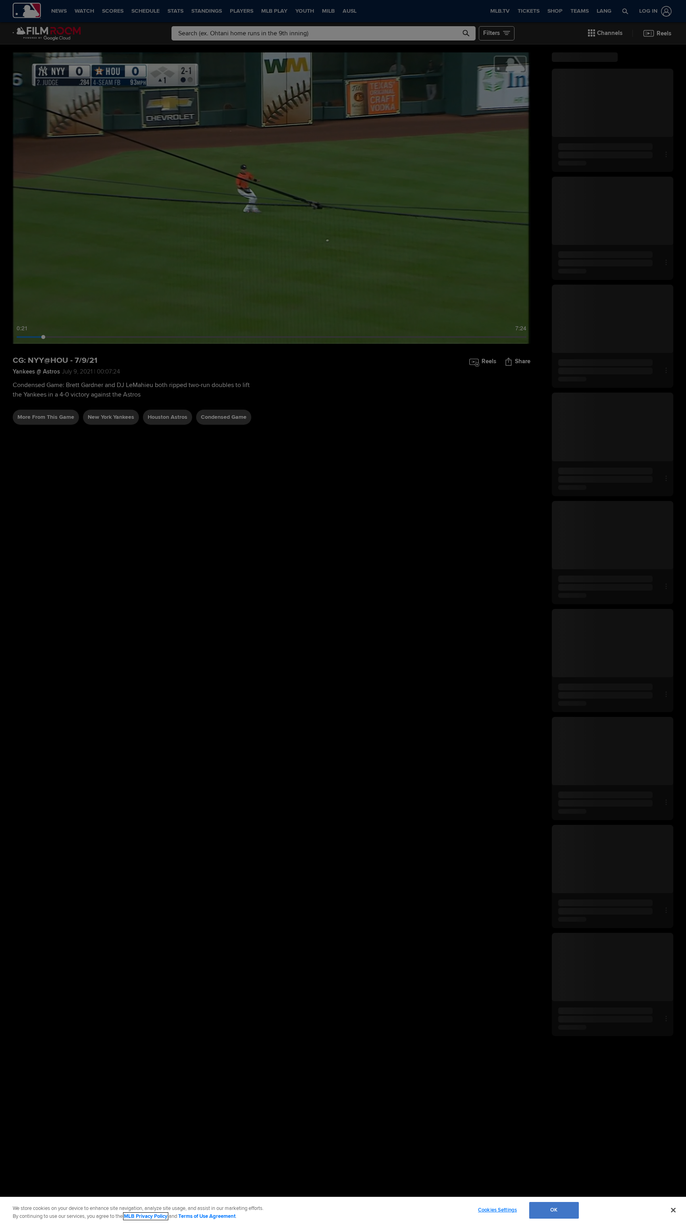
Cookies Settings (497, 1210)
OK (553, 1210)
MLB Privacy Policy (146, 1216)
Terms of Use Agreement (206, 1216)
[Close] (673, 1210)
